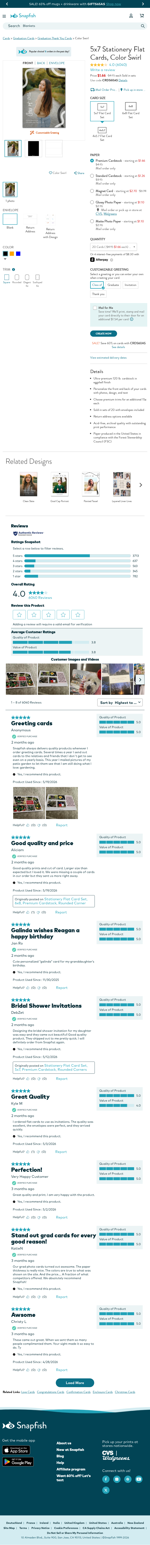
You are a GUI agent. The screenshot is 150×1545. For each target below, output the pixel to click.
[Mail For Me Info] (131, 319)
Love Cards (28, 1392)
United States (98, 1523)
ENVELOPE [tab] (57, 63)
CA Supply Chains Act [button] (96, 1528)
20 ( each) (120, 247)
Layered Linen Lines (122, 501)
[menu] (79, 173)
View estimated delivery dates (108, 357)
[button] (4, 16)
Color (8, 247)
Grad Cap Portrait (59, 501)
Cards (6, 38)
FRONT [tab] (28, 63)
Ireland (44, 1523)
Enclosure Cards (103, 1392)
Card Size (98, 98)
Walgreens (110, 214)
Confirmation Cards (78, 1392)
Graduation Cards (23, 38)
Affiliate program (71, 1469)
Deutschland (14, 1523)
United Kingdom (74, 1523)
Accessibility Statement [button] (129, 1528)
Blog (60, 1456)
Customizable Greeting (109, 269)
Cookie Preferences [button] (66, 1528)
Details (123, 80)
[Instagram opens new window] (118, 1477)
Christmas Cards (125, 1392)
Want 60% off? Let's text (74, 1478)
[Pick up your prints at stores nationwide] (107, 1452)
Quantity (97, 239)
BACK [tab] (41, 63)
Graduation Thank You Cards (55, 38)
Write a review (102, 70)
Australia (117, 1523)
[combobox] (75, 26)
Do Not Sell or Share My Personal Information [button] (75, 1533)
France (31, 1523)
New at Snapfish (70, 1449)
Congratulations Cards (50, 1392)
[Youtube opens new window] (140, 1477)
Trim (6, 269)
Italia (56, 1523)
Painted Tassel (91, 501)
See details (118, 347)
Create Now (104, 334)
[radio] (5, 253)
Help (60, 1462)
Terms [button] (23, 1528)
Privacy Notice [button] (40, 1528)
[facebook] (107, 1477)
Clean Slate (28, 501)
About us (64, 1443)
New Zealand (136, 1523)
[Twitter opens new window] (107, 1488)
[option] (13, 150)
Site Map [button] (9, 1528)
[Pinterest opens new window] (129, 1477)
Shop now (122, 4)
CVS (99, 214)
